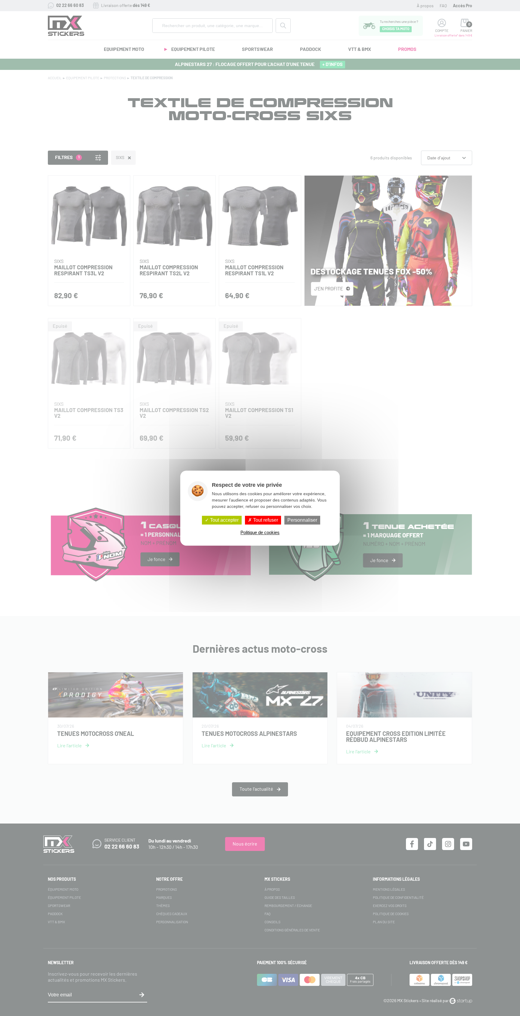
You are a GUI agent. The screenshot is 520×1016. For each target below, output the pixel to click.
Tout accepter (224, 520)
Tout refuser (265, 520)
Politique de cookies (260, 532)
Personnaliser (302, 520)
